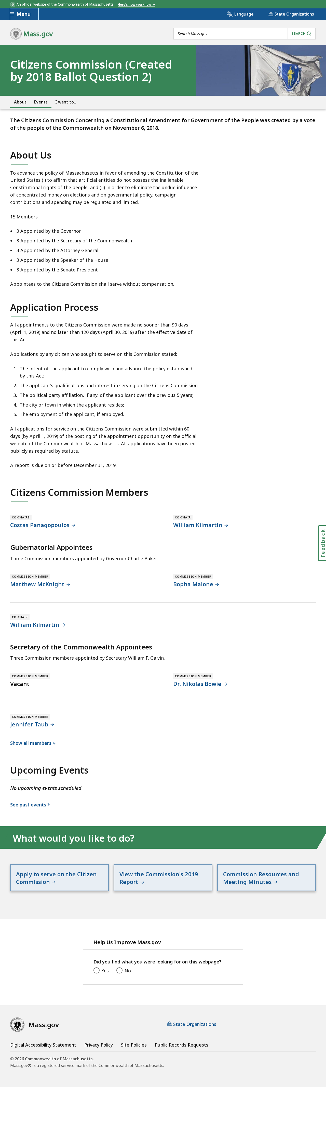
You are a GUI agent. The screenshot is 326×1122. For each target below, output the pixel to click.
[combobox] (244, 34)
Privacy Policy (98, 1045)
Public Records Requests (181, 1045)
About (20, 102)
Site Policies (134, 1045)
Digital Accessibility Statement (43, 1045)
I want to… (66, 102)
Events (41, 102)
